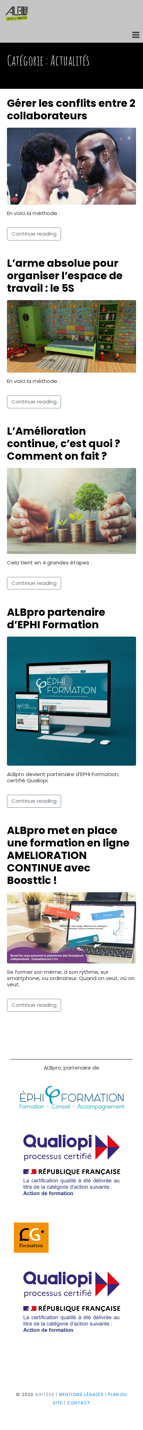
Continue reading (34, 233)
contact (78, 1403)
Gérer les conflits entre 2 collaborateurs (71, 109)
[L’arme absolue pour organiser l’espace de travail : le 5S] (71, 336)
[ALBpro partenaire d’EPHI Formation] (71, 700)
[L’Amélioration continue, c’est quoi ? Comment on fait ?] (71, 510)
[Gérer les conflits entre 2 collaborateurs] (71, 165)
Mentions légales (81, 1394)
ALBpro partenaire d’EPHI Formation (56, 618)
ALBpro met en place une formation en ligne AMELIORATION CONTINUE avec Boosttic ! (68, 855)
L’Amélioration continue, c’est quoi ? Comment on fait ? (63, 443)
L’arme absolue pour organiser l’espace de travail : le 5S (65, 276)
